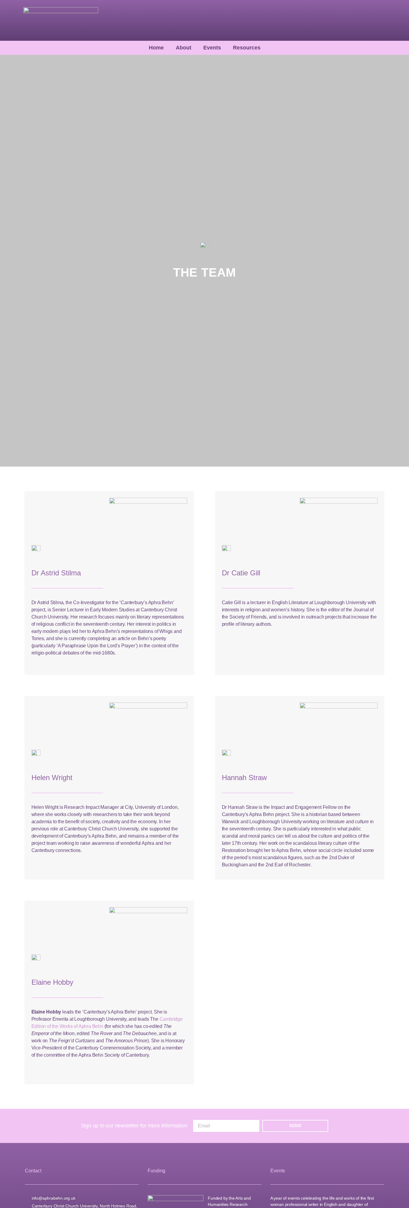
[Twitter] (371, 20)
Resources (246, 48)
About (183, 48)
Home (156, 48)
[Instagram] (381, 20)
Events (212, 48)
